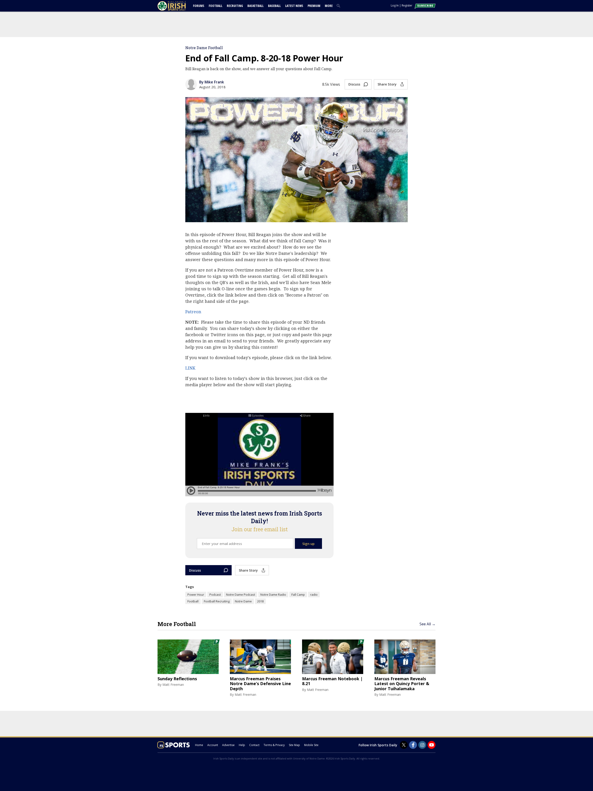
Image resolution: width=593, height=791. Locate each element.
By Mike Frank (211, 82)
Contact (254, 745)
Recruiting (235, 5)
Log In (395, 5)
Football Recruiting (217, 601)
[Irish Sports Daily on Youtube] (431, 745)
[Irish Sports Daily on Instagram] (422, 745)
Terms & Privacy (274, 745)
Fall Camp (298, 594)
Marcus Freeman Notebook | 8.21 (332, 681)
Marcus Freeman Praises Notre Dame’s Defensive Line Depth (260, 683)
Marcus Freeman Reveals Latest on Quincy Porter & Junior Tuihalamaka (401, 683)
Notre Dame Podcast (240, 594)
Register (407, 5)
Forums (198, 5)
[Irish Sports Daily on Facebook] (413, 745)
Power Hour (195, 594)
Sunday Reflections (177, 678)
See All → (427, 623)
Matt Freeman (173, 684)
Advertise (228, 745)
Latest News (294, 5)
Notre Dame (243, 601)
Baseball (274, 5)
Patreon (193, 311)
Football (215, 5)
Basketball (255, 5)
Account (212, 745)
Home (199, 745)
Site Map (294, 745)
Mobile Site (311, 745)
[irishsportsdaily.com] (177, 6)
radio (314, 594)
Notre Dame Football (204, 47)
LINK (190, 368)
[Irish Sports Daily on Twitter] (404, 745)
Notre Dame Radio (273, 594)
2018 (260, 601)
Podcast (215, 594)
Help (242, 745)
